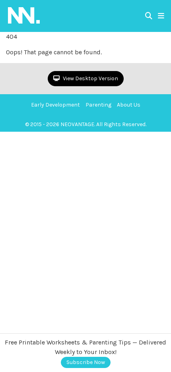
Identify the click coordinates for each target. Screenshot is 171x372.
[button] (161, 16)
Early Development (55, 104)
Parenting (98, 104)
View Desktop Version (90, 78)
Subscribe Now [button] (85, 362)
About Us (128, 104)
